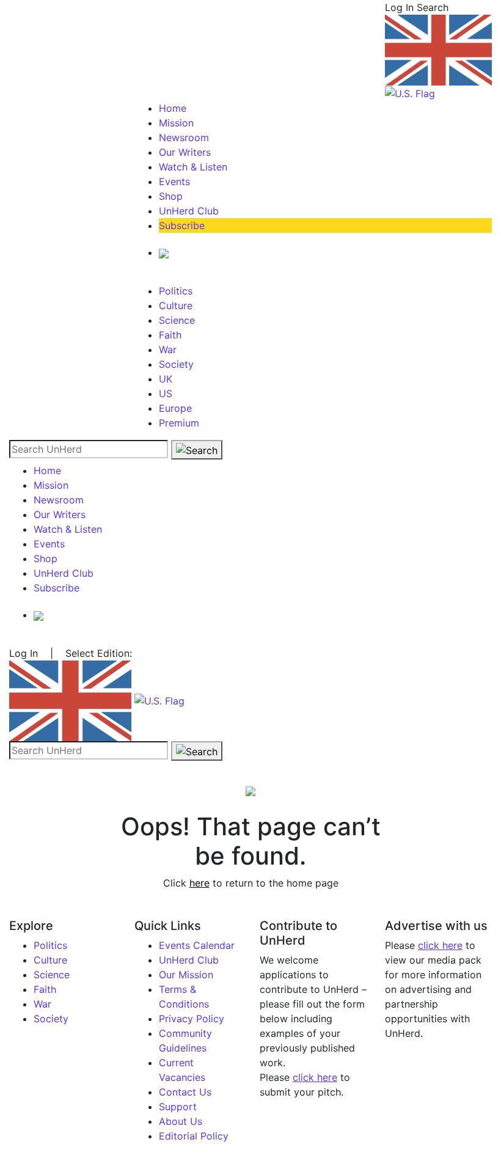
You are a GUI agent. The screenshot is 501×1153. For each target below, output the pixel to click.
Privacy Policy (191, 1018)
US (165, 393)
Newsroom (184, 137)
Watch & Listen (193, 167)
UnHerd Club (189, 211)
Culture (175, 305)
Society (176, 364)
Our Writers (185, 152)
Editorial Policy (194, 1136)
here (199, 883)
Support (178, 1106)
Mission (176, 123)
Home (172, 108)
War (168, 349)
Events (174, 181)
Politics (175, 291)
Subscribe (182, 225)
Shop (171, 196)
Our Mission (186, 974)
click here (315, 1077)
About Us (180, 1121)
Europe (175, 408)
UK (165, 379)
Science (177, 320)
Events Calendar (197, 945)
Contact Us (185, 1092)
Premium (179, 423)
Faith (170, 335)
